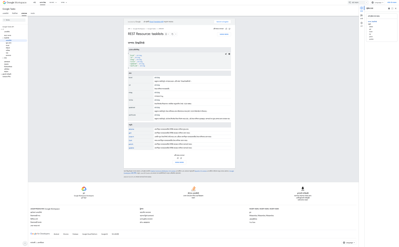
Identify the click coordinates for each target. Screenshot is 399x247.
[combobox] (358, 2)
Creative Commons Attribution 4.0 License (162, 171)
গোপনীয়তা (40, 242)
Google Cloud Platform (89, 234)
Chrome (65, 234)
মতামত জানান (224, 34)
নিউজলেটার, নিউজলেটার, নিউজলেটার (261, 216)
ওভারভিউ (5, 13)
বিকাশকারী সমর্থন (36, 222)
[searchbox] (13, 20)
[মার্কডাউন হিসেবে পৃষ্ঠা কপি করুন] (172, 34)
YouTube (252, 222)
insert (131, 137)
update (131, 148)
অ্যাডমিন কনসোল (145, 212)
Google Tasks (8, 9)
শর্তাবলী (32, 242)
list (130, 140)
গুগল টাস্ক (43, 2)
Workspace (20, 2)
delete (131, 129)
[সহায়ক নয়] (229, 28)
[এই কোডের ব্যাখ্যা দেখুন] (226, 54)
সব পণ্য (51, 2)
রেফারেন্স (24, 13)
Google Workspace (139, 29)
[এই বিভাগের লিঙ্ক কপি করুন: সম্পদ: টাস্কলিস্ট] (147, 43)
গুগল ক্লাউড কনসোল (146, 219)
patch (131, 144)
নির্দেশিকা (15, 13)
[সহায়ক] (226, 28)
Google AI (104, 234)
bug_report (389, 8)
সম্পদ (62, 2)
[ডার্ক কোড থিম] (229, 54)
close (395, 8)
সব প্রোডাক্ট (115, 234)
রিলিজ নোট (34, 219)
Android (56, 234)
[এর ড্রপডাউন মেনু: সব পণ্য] (56, 2)
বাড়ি (34, 2)
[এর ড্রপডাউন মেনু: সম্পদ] (66, 2)
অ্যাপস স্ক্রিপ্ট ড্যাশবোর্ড (147, 216)
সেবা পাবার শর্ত (35, 226)
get (130, 133)
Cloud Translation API (157, 22)
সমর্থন (33, 13)
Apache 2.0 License (201, 171)
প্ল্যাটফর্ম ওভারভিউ (36, 212)
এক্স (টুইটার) (253, 219)
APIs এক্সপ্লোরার (145, 222)
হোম (129, 29)
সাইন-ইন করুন (392, 2)
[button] (13, 29)
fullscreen (392, 8)
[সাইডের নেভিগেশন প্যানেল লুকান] (25, 243)
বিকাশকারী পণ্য (35, 216)
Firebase (75, 234)
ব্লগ (250, 212)
